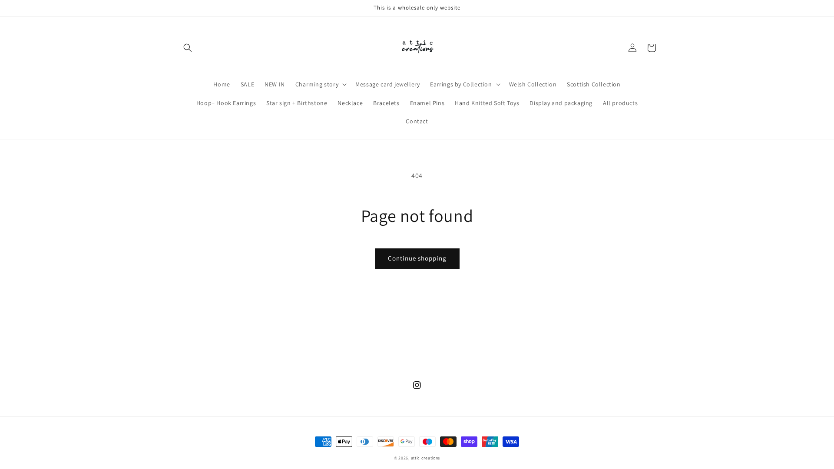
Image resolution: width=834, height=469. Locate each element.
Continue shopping (417, 258)
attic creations (425, 458)
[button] (187, 47)
